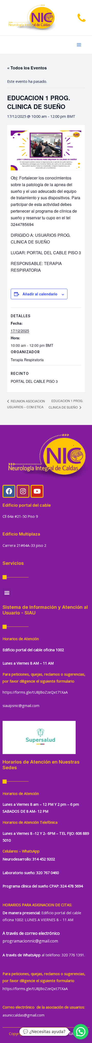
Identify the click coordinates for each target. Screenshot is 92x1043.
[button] (7, 592)
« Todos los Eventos (27, 68)
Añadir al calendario (39, 293)
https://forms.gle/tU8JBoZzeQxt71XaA (35, 692)
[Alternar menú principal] (79, 44)
